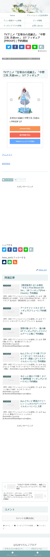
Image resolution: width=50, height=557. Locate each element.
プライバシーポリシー (14, 549)
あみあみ (6, 163)
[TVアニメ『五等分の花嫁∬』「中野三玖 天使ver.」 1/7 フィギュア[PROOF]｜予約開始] (21, 47)
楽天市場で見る (25, 135)
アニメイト (7, 155)
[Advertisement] (25, 213)
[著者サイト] (4, 262)
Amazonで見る (25, 129)
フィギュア (9, 180)
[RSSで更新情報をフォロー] (15, 262)
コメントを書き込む (25, 518)
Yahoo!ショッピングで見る (25, 141)
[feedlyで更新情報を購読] (9, 262)
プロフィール (36, 549)
